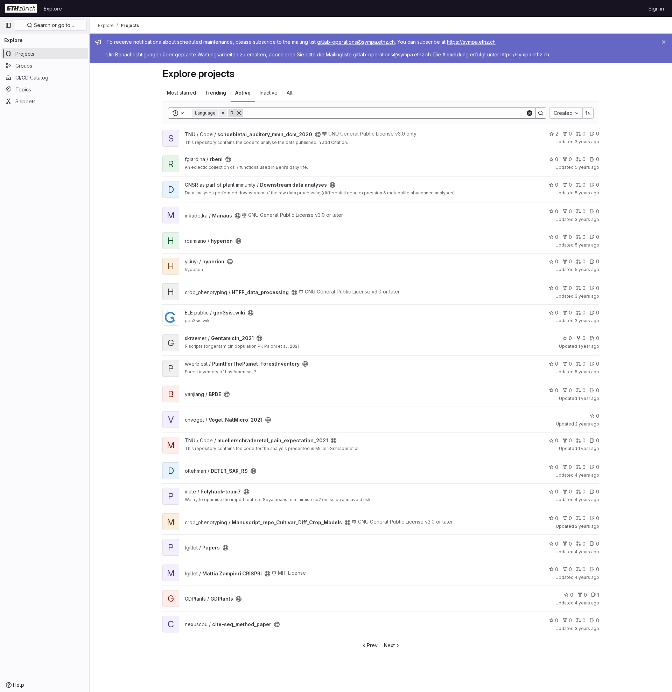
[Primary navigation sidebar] (8, 25)
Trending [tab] (215, 93)
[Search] (540, 113)
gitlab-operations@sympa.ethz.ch (356, 42)
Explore (53, 9)
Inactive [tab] (269, 93)
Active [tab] (243, 93)
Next (389, 645)
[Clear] (529, 113)
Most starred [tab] (181, 93)
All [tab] (290, 93)
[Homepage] (21, 8)
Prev (372, 645)
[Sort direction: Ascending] (588, 113)
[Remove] (239, 113)
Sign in (656, 9)
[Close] (663, 42)
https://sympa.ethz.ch (471, 42)
